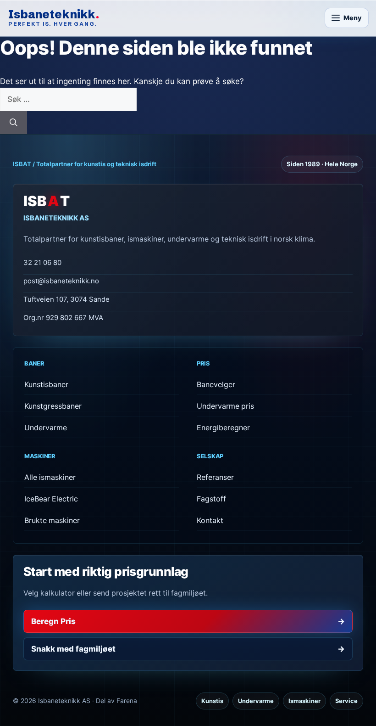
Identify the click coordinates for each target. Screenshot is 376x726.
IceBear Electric (51, 499)
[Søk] (13, 122)
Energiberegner (223, 427)
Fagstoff (211, 499)
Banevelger (216, 384)
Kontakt (210, 520)
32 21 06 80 (42, 263)
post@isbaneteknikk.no (61, 281)
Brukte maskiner (52, 520)
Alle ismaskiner (50, 477)
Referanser (215, 477)
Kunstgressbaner (53, 406)
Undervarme (45, 427)
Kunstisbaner (46, 384)
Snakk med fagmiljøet (188, 648)
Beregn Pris (188, 621)
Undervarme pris (225, 406)
